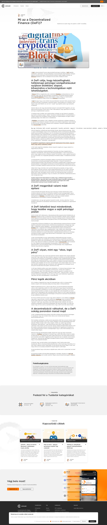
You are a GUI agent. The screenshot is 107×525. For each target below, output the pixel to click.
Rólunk (47, 508)
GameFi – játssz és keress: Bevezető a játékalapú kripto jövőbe (29, 446)
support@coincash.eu (78, 508)
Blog (36, 512)
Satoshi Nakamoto (39, 96)
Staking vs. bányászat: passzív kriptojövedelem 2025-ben (74, 446)
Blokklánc (58, 94)
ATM (36, 510)
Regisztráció (12, 489)
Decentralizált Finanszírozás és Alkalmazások (30, 440)
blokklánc (33, 227)
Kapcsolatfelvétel (27, 489)
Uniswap (72, 297)
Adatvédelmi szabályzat (60, 510)
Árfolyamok (37, 508)
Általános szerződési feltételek (62, 512)
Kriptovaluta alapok (71, 440)
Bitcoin (34, 94)
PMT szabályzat (58, 508)
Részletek (84, 521)
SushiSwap (58, 299)
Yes (101, 1)
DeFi (33, 72)
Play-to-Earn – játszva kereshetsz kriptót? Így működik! (51, 446)
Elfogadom (92, 521)
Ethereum (33, 76)
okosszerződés (37, 124)
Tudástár (48, 510)
